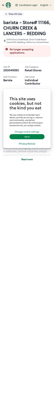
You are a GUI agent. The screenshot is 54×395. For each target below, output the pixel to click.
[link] (8, 5)
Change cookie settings (27, 131)
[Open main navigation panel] (3, 5)
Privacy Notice (27, 143)
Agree (27, 136)
